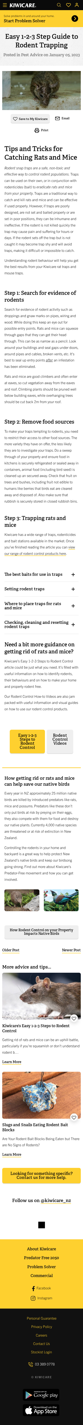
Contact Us (41, 1343)
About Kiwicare (41, 1248)
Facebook (43, 1288)
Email (65, 118)
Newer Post (71, 950)
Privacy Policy (41, 1326)
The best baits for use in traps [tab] (33, 574)
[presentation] (41, 574)
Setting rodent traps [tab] (24, 589)
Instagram (44, 1298)
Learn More (11, 1062)
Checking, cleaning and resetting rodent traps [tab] (36, 624)
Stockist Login (41, 1352)
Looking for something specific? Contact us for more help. (41, 1175)
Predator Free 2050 (41, 1257)
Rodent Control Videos (60, 739)
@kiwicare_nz (56, 1200)
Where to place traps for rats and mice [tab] (32, 606)
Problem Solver (41, 1266)
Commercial (42, 1275)
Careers (41, 1335)
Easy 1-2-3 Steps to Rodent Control (27, 741)
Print (44, 130)
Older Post (10, 950)
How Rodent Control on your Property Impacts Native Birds (41, 932)
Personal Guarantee (41, 1318)
